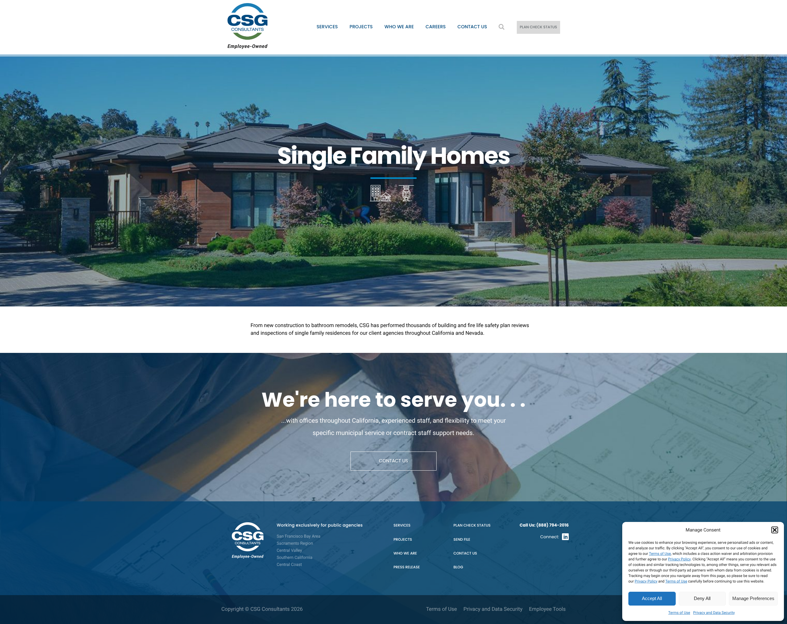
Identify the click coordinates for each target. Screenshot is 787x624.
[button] (775, 530)
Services (327, 27)
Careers (435, 27)
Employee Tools (547, 609)
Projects (361, 27)
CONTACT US (393, 461)
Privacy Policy (679, 559)
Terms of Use (660, 553)
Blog (458, 567)
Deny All (702, 598)
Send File (461, 539)
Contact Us (472, 27)
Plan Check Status (472, 525)
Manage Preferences (753, 598)
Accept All (652, 598)
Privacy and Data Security (714, 612)
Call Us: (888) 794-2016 (544, 525)
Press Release (407, 567)
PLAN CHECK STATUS (538, 27)
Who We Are (399, 27)
